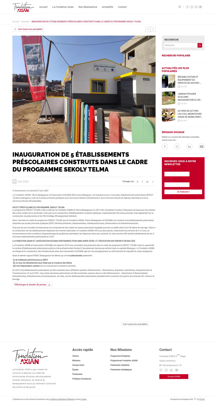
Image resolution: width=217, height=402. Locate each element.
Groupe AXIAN (174, 376)
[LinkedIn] (147, 181)
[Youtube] (200, 7)
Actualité (25, 21)
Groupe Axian (78, 365)
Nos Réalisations (87, 6)
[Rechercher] (180, 7)
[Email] (137, 181)
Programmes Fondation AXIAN (124, 360)
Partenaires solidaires (119, 365)
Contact (122, 6)
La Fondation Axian (63, 6)
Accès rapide (82, 350)
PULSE (202, 399)
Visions (75, 356)
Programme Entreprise (120, 356)
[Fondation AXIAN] (23, 7)
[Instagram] (192, 7)
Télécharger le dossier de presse (30, 284)
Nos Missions (121, 350)
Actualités (107, 6)
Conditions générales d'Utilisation (62, 399)
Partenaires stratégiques (121, 369)
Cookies (83, 399)
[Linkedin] (196, 7)
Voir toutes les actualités (30, 29)
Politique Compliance (81, 379)
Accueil (43, 6)
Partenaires (77, 374)
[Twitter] (153, 181)
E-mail (167, 180)
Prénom (167, 169)
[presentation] (147, 29)
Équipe (75, 369)
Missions (76, 360)
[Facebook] (187, 7)
